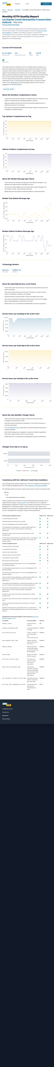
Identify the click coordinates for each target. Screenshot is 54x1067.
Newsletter (5, 715)
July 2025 (17, 10)
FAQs (27, 4)
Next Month (15, 25)
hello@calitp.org (15, 82)
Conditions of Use (7, 709)
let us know (21, 502)
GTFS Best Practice (13, 427)
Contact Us (46, 4)
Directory (17, 4)
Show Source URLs (8, 89)
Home (4, 10)
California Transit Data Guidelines (37, 485)
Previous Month (7, 25)
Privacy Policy (6, 719)
